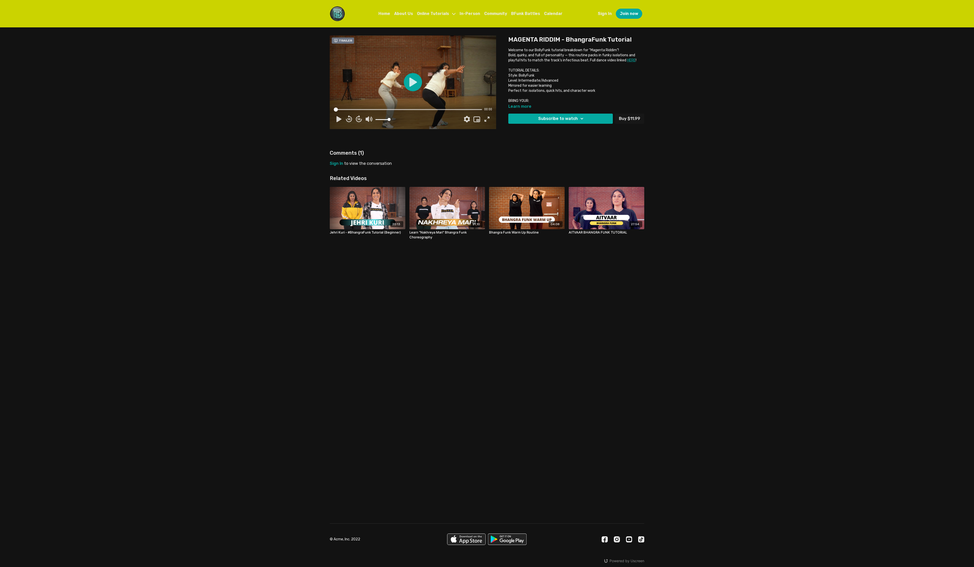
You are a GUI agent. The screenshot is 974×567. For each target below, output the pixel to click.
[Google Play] (507, 539)
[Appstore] (466, 539)
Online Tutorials (433, 13)
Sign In (605, 13)
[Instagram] (617, 539)
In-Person (470, 13)
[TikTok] (641, 539)
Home (384, 13)
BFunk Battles (525, 13)
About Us (403, 13)
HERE (631, 60)
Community (495, 13)
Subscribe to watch (558, 118)
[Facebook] (605, 539)
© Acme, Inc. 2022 (345, 539)
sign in (336, 163)
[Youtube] (629, 539)
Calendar (553, 13)
